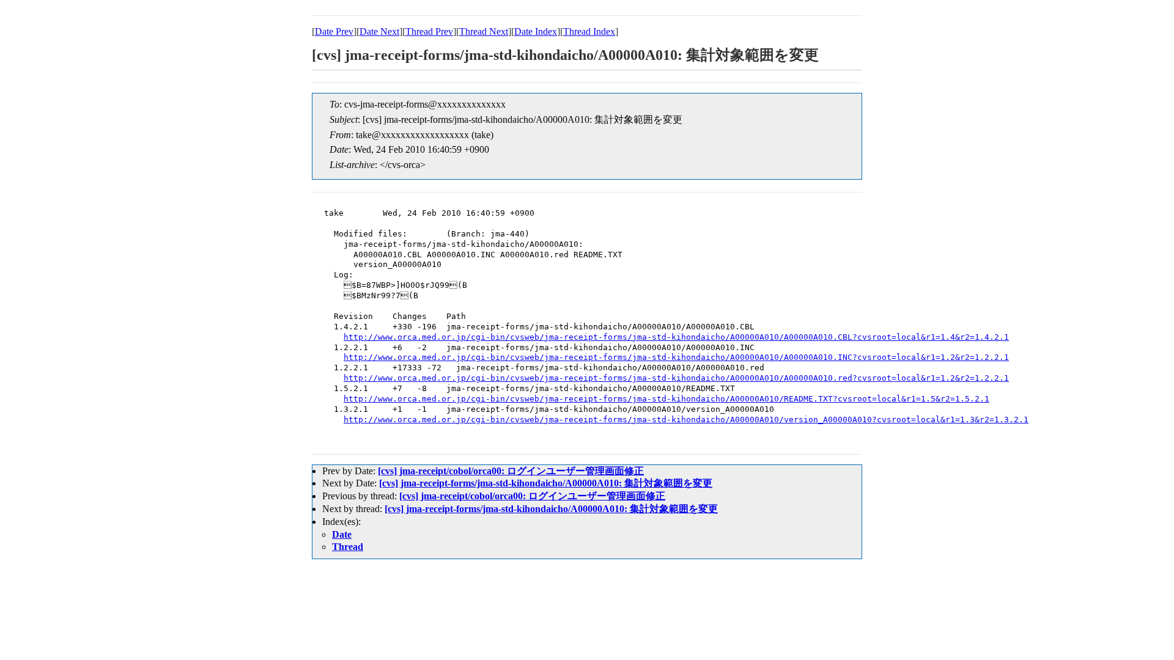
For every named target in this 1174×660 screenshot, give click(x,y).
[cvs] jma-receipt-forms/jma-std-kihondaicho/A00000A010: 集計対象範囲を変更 (545, 483)
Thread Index (589, 31)
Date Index (535, 31)
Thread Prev (429, 31)
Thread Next (483, 31)
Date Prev (334, 31)
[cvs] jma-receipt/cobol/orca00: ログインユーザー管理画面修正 (511, 471)
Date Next (379, 31)
